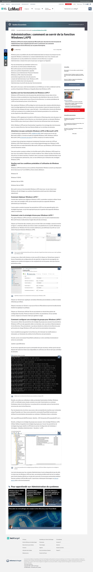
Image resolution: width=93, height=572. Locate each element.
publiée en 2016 (36, 133)
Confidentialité (27, 567)
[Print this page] (5, 61)
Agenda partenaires (15, 4)
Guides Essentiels (60, 547)
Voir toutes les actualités (74, 84)
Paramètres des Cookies (36, 567)
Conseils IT (58, 542)
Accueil (7, 20)
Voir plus (74, 133)
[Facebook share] (5, 51)
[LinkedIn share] (5, 57)
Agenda (41, 547)
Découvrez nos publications (85, 1)
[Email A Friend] (5, 64)
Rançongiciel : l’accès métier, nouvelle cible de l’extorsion (73, 71)
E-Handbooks (59, 539)
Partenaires (41, 542)
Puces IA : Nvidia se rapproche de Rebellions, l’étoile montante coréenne (73, 80)
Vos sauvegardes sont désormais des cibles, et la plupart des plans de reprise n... (74, 124)
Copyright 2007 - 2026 (28, 565)
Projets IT (8, 4)
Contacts (24, 547)
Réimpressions (26, 553)
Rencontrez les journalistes (28, 544)
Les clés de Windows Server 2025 (39, 30)
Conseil (13, 30)
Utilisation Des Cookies (27, 550)
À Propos (24, 539)
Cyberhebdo (32, 4)
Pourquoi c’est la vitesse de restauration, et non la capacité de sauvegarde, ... (74, 119)
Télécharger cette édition (74, 110)
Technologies (42, 544)
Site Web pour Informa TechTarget (46, 539)
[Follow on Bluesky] (87, 4)
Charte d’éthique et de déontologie (30, 542)
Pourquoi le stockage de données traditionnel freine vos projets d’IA (73, 129)
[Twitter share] (5, 54)
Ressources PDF (25, 4)
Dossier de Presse (43, 553)
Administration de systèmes (15, 20)
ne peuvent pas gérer (26, 137)
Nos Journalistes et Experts (45, 550)
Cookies (2, 4)
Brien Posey (18, 49)
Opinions (58, 544)
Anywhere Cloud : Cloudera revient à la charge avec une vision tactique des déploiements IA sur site (74, 75)
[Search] (90, 8)
